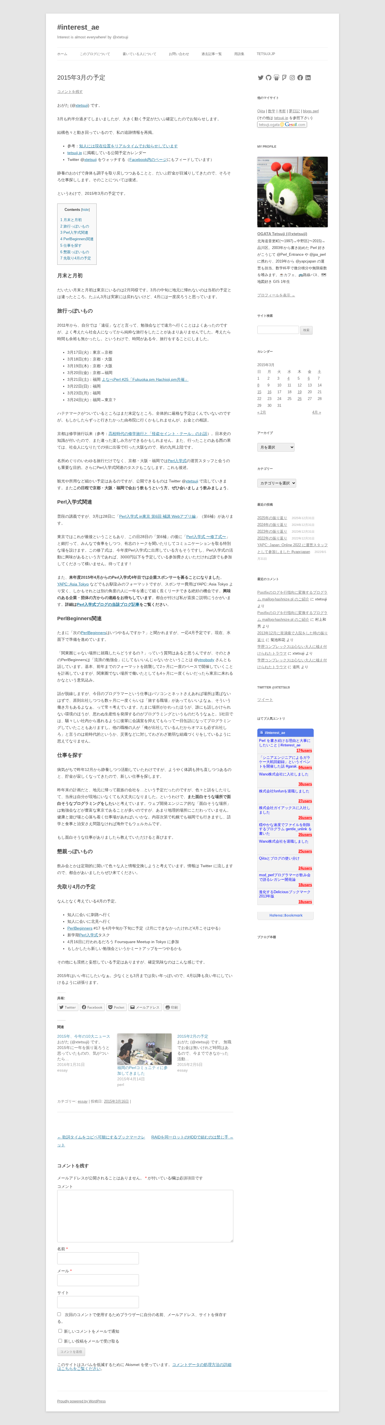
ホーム (62, 54)
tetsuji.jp (266, 54)
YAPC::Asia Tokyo (73, 584)
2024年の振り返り (272, 525)
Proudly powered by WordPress (81, 1401)
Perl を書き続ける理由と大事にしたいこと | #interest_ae (285, 742)
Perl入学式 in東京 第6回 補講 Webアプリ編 (157, 516)
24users (305, 868)
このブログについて (95, 54)
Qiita (261, 111)
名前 (62, 1249)
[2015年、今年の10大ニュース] (87, 1053)
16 (269, 392)
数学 (271, 111)
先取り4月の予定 (75, 258)
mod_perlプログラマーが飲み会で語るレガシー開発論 (285, 877)
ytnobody (206, 659)
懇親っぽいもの (74, 252)
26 (300, 399)
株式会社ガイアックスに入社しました (284, 810)
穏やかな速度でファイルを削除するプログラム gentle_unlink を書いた (285, 827)
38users (305, 784)
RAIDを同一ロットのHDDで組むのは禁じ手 (192, 1137)
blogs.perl (311, 111)
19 (300, 392)
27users (305, 801)
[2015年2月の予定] (207, 1053)
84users (305, 767)
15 (259, 392)
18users (305, 885)
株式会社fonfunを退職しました (284, 791)
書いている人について (139, 54)
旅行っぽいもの (74, 226)
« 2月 (261, 412)
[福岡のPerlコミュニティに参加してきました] (144, 1049)
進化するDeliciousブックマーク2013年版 (285, 894)
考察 (282, 111)
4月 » (316, 412)
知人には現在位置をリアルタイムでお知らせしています (128, 146)
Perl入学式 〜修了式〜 (206, 536)
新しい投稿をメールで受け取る (91, 1341)
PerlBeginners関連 (77, 239)
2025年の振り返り (272, 518)
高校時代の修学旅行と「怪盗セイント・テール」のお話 (158, 433)
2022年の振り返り (272, 538)
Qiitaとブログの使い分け (279, 858)
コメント (65, 1186)
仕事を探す (71, 245)
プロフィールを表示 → (276, 295)
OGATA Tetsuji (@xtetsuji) (282, 233)
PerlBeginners (93, 632)
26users (305, 818)
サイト (63, 1292)
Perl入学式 (177, 460)
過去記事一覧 (212, 54)
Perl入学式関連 (74, 232)
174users (304, 750)
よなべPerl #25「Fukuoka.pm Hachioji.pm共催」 (145, 379)
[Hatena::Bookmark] (286, 916)
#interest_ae (78, 27)
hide (85, 210)
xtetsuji (82, 105)
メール (64, 1271)
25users (305, 851)
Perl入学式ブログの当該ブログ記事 (108, 604)
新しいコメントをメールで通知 (91, 1331)
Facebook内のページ (148, 159)
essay (83, 1101)
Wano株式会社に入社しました (284, 774)
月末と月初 (71, 220)
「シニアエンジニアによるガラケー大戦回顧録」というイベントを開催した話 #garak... (284, 759)
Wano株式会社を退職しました (284, 841)
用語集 (239, 54)
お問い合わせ (179, 54)
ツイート (265, 699)
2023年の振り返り (272, 531)
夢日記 (294, 111)
